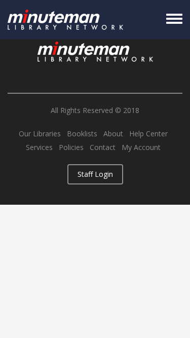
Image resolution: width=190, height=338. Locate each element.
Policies (71, 147)
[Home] (65, 19)
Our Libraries (40, 134)
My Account (141, 147)
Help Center (148, 134)
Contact (103, 147)
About (113, 134)
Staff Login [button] (95, 174)
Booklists (82, 134)
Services (39, 147)
